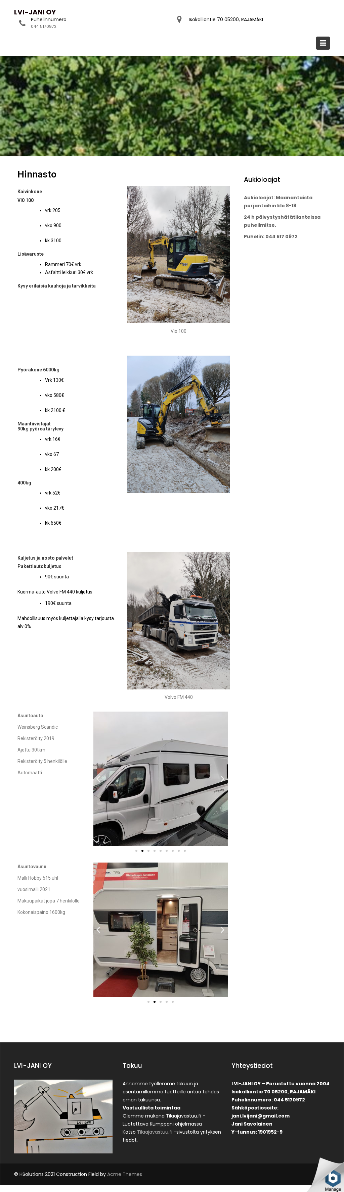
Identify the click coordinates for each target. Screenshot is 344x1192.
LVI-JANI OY (35, 12)
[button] (136, 851)
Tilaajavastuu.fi (154, 1132)
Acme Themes (124, 1174)
